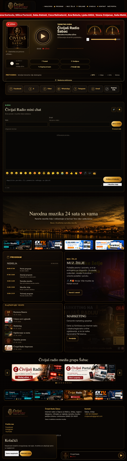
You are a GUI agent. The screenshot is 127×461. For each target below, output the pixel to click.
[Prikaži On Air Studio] (61, 382)
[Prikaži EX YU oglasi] (67, 382)
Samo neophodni (12, 453)
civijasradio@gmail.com (93, 416)
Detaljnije (72, 338)
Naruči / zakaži (74, 292)
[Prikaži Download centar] (70, 382)
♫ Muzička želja (112, 184)
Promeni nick (116, 129)
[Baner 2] (18, 248)
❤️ (80, 173)
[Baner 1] (16, 248)
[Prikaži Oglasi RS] (63, 382)
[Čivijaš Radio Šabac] (20, 6)
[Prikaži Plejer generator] (69, 382)
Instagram (9, 429)
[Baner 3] (20, 399)
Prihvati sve (26, 453)
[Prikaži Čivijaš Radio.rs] (56, 382)
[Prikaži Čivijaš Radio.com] (57, 382)
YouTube (8, 432)
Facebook (9, 427)
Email (54, 119)
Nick (6, 120)
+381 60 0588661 (91, 414)
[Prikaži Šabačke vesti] (59, 382)
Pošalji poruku (112, 179)
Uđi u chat (116, 124)
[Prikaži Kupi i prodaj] (65, 382)
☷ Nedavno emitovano (63, 80)
